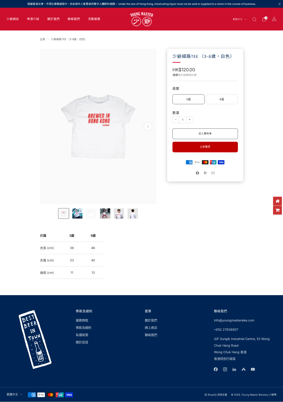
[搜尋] (254, 19)
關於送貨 (82, 342)
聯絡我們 (74, 19)
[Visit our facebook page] (215, 369)
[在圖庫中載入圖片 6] (132, 213)
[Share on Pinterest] (205, 173)
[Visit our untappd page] (243, 369)
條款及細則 (83, 327)
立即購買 (205, 146)
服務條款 (82, 320)
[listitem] (141, 4)
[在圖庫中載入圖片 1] (63, 213)
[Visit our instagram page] (225, 369)
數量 (176, 113)
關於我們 (53, 19)
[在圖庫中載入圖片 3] (91, 213)
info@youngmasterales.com (234, 320)
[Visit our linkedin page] (234, 369)
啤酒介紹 (33, 19)
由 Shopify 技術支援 (216, 394)
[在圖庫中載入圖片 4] (105, 213)
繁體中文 (238, 19)
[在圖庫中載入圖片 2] (77, 213)
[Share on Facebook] (197, 173)
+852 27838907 (226, 329)
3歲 (188, 99)
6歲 (222, 99)
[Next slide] (148, 126)
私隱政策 (82, 335)
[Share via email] (213, 173)
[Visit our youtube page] (253, 369)
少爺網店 (13, 19)
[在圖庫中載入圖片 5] (119, 213)
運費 (175, 75)
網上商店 (151, 327)
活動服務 (94, 19)
